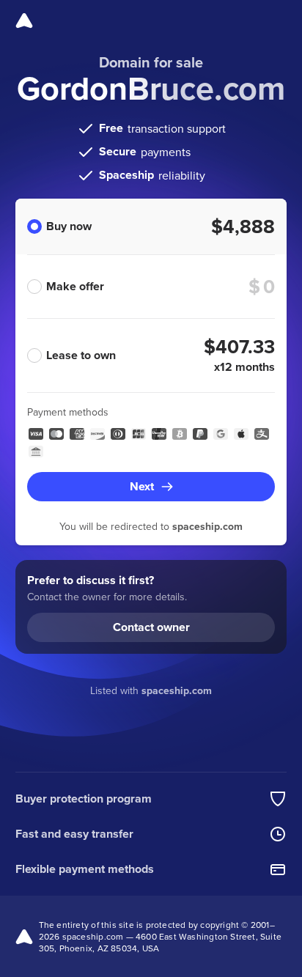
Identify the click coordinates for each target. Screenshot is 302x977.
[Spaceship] (24, 20)
